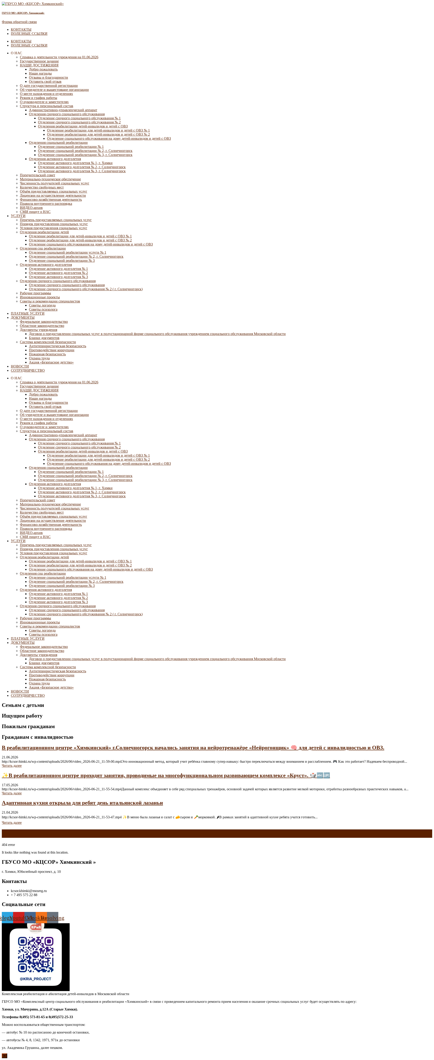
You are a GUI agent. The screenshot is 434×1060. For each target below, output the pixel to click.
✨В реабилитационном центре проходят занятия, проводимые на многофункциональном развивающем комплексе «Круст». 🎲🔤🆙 (166, 775)
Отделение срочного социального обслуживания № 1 (79, 118)
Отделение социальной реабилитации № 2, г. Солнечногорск (85, 151)
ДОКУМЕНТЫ (23, 317)
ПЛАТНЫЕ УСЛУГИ (28, 313)
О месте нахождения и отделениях (46, 94)
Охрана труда (39, 358)
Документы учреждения (38, 330)
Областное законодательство (42, 326)
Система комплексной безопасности (48, 342)
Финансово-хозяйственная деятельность (51, 199)
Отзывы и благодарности (48, 77)
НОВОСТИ (20, 366)
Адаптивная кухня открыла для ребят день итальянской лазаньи (82, 803)
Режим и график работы (38, 98)
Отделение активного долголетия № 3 (58, 277)
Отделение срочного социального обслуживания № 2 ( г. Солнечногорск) (86, 289)
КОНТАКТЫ (21, 29)
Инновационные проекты (40, 297)
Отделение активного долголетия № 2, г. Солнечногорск (82, 167)
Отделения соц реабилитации (43, 248)
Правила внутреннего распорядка (46, 203)
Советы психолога (43, 309)
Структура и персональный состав (46, 106)
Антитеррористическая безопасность (57, 346)
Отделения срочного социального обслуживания (67, 114)
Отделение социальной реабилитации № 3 (62, 260)
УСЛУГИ (18, 216)
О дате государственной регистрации (49, 85)
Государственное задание (39, 61)
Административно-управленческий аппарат (63, 110)
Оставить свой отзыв (45, 81)
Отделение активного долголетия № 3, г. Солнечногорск (82, 171)
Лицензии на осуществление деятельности (53, 195)
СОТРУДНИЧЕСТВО (28, 370)
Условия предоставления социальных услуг (53, 228)
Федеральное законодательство (44, 321)
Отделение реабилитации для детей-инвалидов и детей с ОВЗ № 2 (98, 134)
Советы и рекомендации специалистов (50, 301)
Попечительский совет (37, 175)
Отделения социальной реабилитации (58, 142)
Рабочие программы (35, 293)
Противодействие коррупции (51, 350)
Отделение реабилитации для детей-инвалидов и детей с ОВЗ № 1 (98, 130)
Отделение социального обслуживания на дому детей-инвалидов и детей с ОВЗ (109, 138)
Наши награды (40, 73)
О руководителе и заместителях (44, 102)
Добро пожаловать (43, 69)
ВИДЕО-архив (31, 208)
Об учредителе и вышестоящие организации (54, 90)
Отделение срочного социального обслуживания (67, 285)
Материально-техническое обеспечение (50, 179)
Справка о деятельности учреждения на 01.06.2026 (59, 57)
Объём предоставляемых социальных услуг (53, 191)
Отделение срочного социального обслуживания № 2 (79, 122)
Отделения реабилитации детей (44, 232)
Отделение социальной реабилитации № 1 (71, 147)
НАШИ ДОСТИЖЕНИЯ (39, 65)
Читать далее (12, 765)
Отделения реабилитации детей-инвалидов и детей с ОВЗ (83, 126)
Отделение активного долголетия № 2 (58, 273)
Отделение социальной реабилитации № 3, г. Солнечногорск (85, 155)
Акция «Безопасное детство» (51, 362)
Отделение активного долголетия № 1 (58, 269)
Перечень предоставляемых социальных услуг (56, 220)
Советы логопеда (42, 305)
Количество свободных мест (42, 187)
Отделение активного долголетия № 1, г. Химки (75, 163)
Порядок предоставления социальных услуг (54, 224)
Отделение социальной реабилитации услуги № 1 (67, 252)
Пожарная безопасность (47, 354)
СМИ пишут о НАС (35, 212)
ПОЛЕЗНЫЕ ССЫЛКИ (29, 33)
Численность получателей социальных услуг (54, 183)
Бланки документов (44, 338)
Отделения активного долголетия (55, 159)
